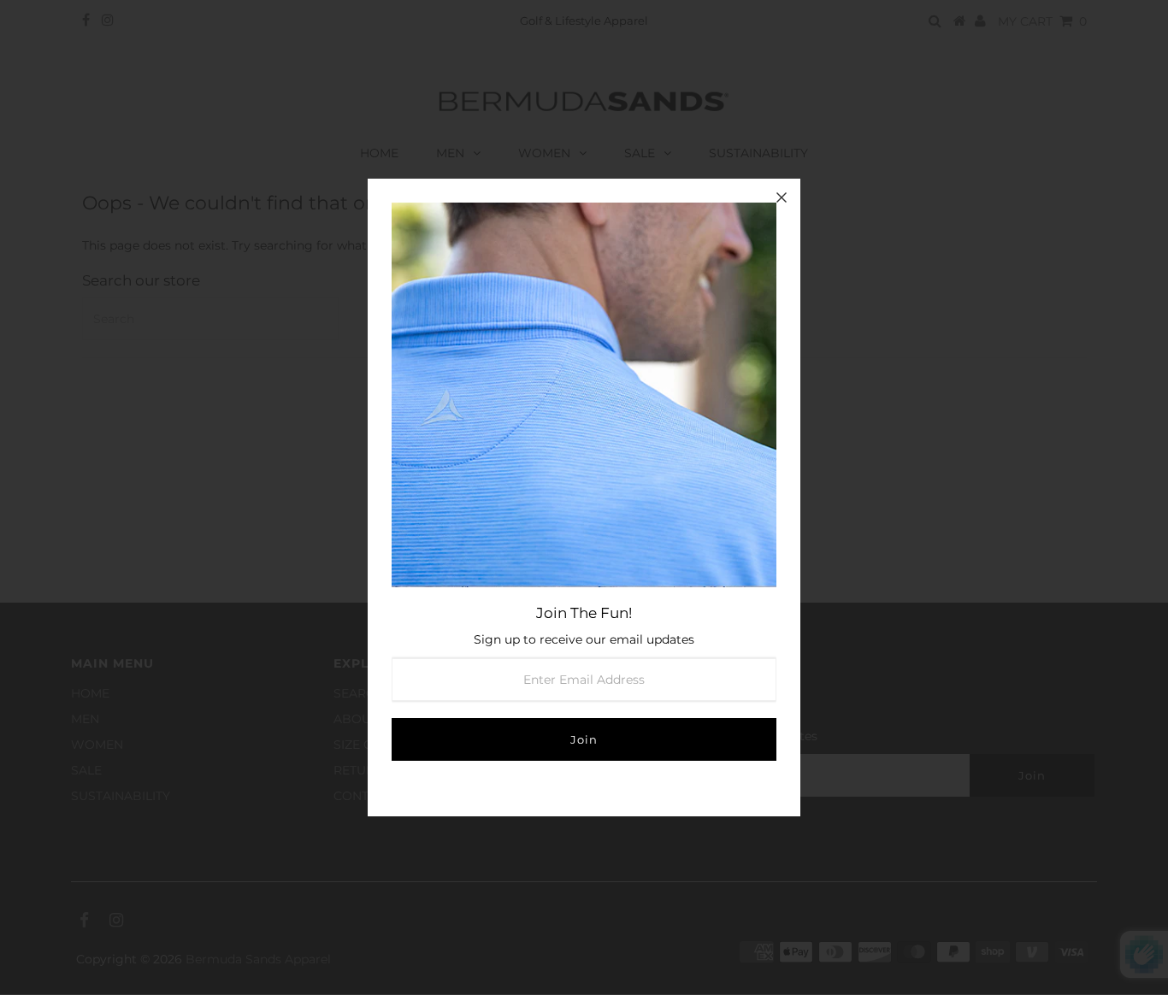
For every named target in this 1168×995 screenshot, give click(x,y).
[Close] (781, 197)
